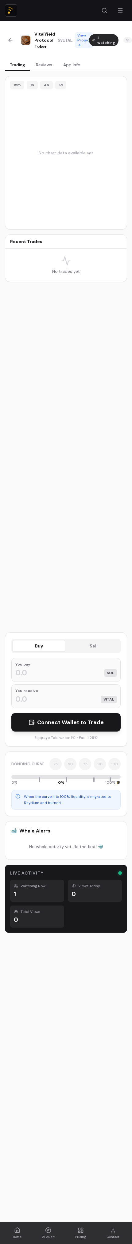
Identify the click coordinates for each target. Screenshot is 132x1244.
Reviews (44, 65)
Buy (39, 646)
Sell (94, 646)
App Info (71, 65)
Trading (17, 65)
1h (32, 85)
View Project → (84, 40)
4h (46, 85)
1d (61, 85)
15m (17, 85)
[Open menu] (120, 10)
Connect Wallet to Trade (70, 722)
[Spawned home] (11, 10)
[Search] (104, 10)
